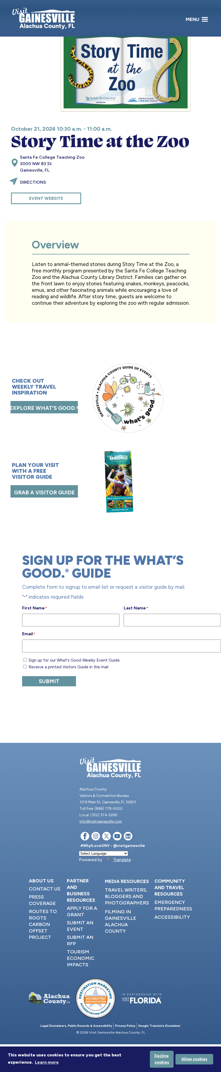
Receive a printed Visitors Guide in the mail (68, 667)
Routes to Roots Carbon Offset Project (43, 924)
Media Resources (127, 881)
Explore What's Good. (44, 408)
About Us (41, 881)
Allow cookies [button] (194, 1059)
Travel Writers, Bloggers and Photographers (127, 896)
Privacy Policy (125, 1026)
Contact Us (44, 889)
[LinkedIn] (128, 837)
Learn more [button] (47, 1062)
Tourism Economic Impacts (80, 958)
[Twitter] (106, 837)
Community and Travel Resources (169, 887)
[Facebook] (85, 837)
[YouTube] (117, 837)
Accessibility (172, 917)
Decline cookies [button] (161, 1059)
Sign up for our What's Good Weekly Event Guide (74, 660)
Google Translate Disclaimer (159, 1026)
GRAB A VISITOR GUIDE (44, 492)
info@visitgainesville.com (101, 821)
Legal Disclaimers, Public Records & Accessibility (76, 1026)
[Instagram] (95, 837)
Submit (49, 681)
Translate (122, 859)
